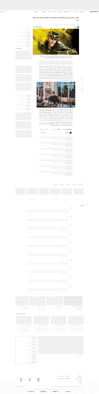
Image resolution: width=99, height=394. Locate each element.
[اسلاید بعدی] (14, 56)
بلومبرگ (42, 67)
